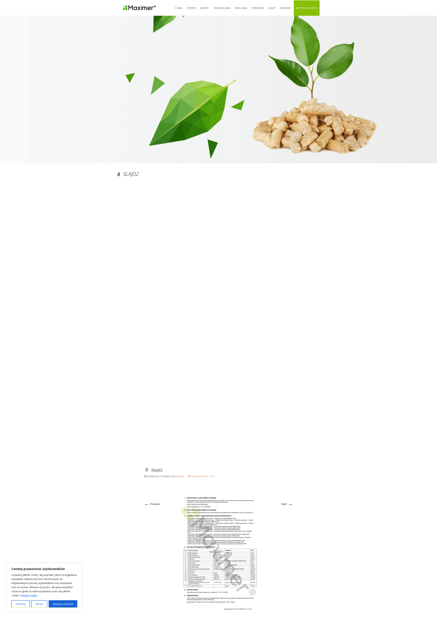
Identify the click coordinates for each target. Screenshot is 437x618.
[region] (44, 587)
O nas (178, 8)
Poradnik (257, 8)
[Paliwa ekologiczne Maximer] (136, 8)
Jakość (204, 8)
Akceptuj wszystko (63, 604)
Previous (152, 504)
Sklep (271, 8)
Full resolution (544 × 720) (202, 476)
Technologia (221, 8)
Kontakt (285, 8)
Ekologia (241, 8)
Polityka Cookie (28, 595)
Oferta (191, 8)
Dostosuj (21, 604)
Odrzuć (39, 604)
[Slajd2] (218, 551)
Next (287, 504)
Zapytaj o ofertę (307, 8)
